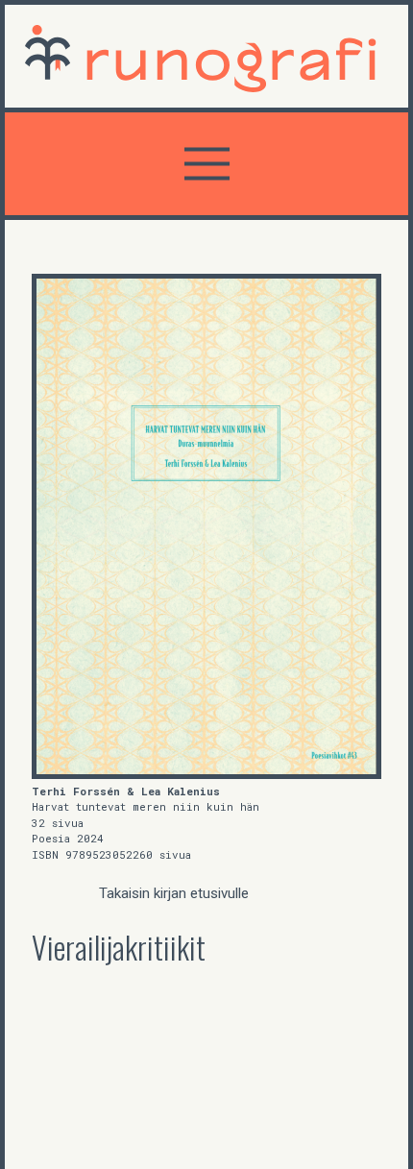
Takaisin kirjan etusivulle (174, 893)
